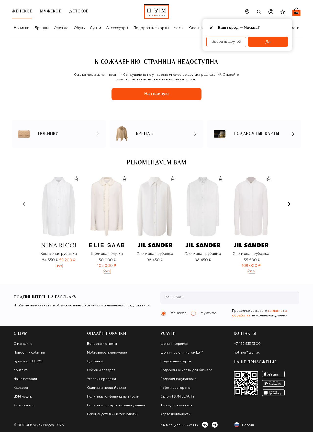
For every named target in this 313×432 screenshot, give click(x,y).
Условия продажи (101, 379)
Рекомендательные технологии (112, 414)
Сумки (95, 28)
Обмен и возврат (101, 370)
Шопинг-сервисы (174, 344)
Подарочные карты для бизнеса (186, 370)
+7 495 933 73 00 (247, 344)
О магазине (23, 344)
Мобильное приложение (107, 352)
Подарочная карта (175, 361)
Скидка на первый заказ (106, 387)
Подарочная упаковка (178, 379)
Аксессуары (117, 28)
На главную (156, 94)
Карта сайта (24, 405)
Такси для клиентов (176, 405)
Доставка (95, 361)
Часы (178, 28)
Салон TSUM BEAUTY (177, 396)
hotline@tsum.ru (247, 352)
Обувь (79, 28)
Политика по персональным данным (116, 405)
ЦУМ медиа (23, 396)
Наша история (25, 379)
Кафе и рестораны (175, 387)
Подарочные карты (151, 28)
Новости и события (29, 352)
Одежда (61, 28)
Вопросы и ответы (102, 344)
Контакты (21, 370)
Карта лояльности (175, 414)
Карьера (21, 387)
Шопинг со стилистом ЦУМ (181, 352)
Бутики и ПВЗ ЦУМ (28, 361)
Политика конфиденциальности (113, 396)
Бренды (41, 28)
